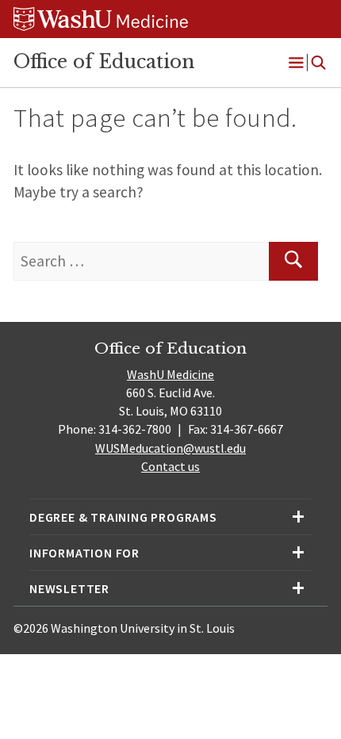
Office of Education (103, 62)
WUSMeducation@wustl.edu (170, 448)
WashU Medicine (170, 374)
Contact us (170, 466)
